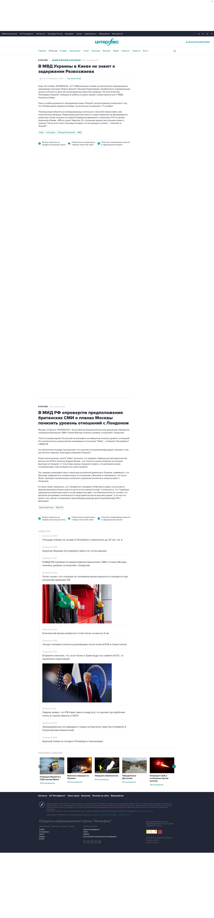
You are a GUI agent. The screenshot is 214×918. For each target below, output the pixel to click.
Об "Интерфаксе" (27, 34)
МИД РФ (59, 507)
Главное (42, 51)
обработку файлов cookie (144, 811)
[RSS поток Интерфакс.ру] (96, 841)
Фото (145, 51)
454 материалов (101, 779)
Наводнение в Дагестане (129, 777)
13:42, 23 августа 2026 (57, 165)
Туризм (79, 34)
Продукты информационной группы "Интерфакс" (75, 821)
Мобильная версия (9, 34)
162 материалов (129, 782)
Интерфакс (107, 42)
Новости (125, 51)
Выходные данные (152, 840)
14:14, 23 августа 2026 (57, 407)
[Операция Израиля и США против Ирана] (52, 774)
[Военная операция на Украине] (79, 772)
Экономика (75, 51)
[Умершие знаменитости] (107, 772)
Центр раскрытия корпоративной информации (100, 837)
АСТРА (41, 839)
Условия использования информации (159, 838)
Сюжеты (136, 51)
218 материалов (156, 785)
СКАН (85, 832)
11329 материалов (74, 782)
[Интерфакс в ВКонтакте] (92, 841)
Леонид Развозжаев (66, 132)
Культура (96, 51)
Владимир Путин (46, 281)
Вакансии (85, 795)
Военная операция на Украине (78, 777)
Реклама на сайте (100, 795)
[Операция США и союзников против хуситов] (162, 772)
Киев (41, 132)
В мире (63, 51)
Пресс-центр (73, 795)
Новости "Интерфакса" (91, 830)
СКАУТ (41, 834)
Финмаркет (69, 34)
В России (53, 51)
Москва (106, 51)
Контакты (42, 795)
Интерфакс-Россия (55, 34)
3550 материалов (47, 783)
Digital (116, 51)
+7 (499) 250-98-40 (106, 815)
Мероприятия (117, 34)
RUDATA (86, 834)
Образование (104, 34)
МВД (79, 132)
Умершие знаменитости (106, 776)
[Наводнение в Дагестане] (134, 772)
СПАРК (41, 830)
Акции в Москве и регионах (66, 60)
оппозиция (50, 132)
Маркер (42, 837)
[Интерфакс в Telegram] (88, 841)
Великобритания (46, 507)
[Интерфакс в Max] (99, 841)
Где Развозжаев (74, 78)
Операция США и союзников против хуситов (159, 778)
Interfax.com (40, 34)
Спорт (86, 51)
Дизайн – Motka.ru (152, 842)
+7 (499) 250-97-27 (123, 815)
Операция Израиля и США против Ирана (50, 778)
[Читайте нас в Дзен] (84, 841)
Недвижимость (90, 34)
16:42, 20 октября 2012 (90, 60)
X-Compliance (44, 832)
